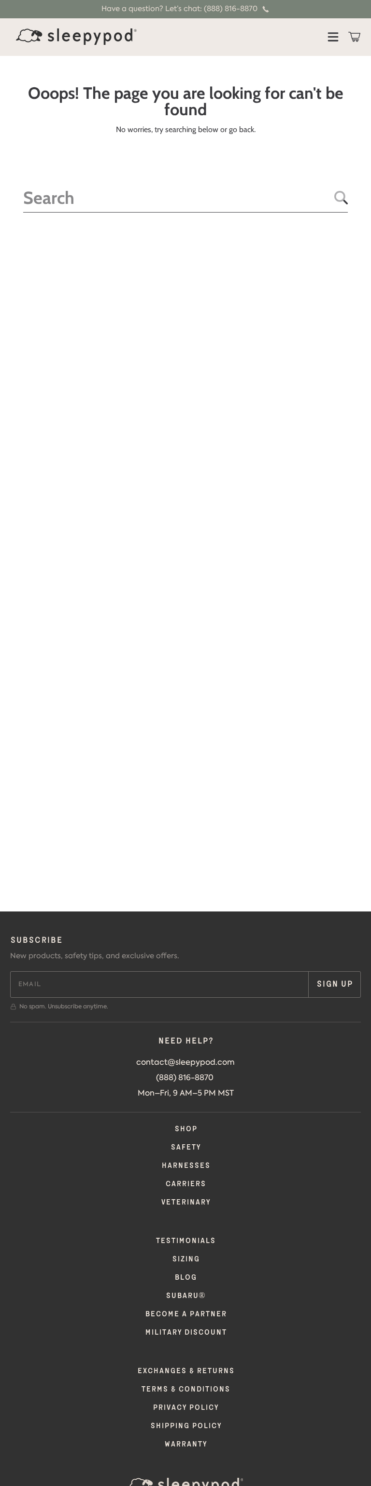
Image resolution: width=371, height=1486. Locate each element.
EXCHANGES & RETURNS (185, 1371)
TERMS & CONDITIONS (185, 1389)
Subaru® (185, 1296)
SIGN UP (334, 984)
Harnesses (185, 1166)
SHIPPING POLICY (185, 1426)
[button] (332, 37)
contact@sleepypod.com (185, 1062)
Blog (185, 1277)
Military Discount (186, 1332)
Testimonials (185, 1241)
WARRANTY (185, 1444)
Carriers (185, 1184)
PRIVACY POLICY (185, 1408)
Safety (185, 1147)
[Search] (341, 197)
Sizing (186, 1259)
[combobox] (185, 198)
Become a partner (186, 1314)
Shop (185, 1129)
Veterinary (185, 1202)
